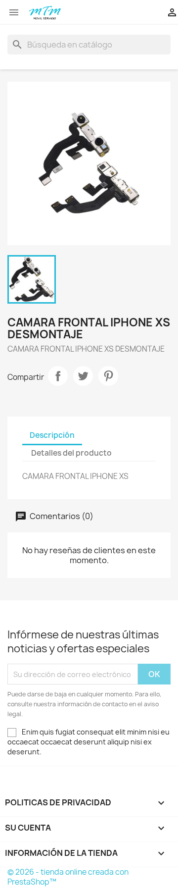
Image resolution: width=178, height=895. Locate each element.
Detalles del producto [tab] (71, 453)
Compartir (58, 376)
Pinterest (108, 376)
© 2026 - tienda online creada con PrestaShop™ (68, 877)
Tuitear (83, 376)
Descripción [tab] (52, 435)
